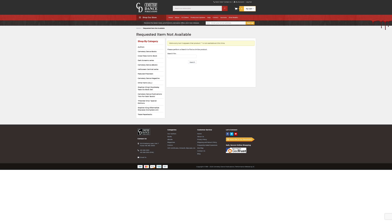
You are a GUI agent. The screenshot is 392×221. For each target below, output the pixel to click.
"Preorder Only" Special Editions (147, 102)
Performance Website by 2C (244, 166)
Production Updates (198, 17)
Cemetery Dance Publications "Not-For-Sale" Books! (150, 95)
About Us (200, 137)
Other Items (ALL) (145, 83)
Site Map (200, 148)
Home (170, 17)
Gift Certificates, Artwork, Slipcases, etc (181, 148)
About (177, 17)
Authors (141, 47)
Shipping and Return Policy (207, 142)
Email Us (143, 157)
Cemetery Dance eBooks (148, 65)
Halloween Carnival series (148, 69)
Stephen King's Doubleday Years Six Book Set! (148, 88)
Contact (215, 17)
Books (169, 137)
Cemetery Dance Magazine (148, 78)
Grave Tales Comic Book (147, 56)
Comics (170, 145)
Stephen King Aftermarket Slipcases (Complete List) (148, 109)
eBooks (170, 139)
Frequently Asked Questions (207, 145)
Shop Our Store (149, 17)
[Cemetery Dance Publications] (153, 6)
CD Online (185, 17)
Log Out (249, 2)
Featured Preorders (145, 74)
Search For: (171, 53)
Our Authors (171, 134)
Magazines (171, 142)
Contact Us (227, 2)
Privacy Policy (202, 139)
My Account (239, 2)
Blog (198, 154)
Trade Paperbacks (145, 114)
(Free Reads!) (233, 17)
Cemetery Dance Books (147, 51)
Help (209, 17)
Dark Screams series (146, 60)
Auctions (223, 17)
